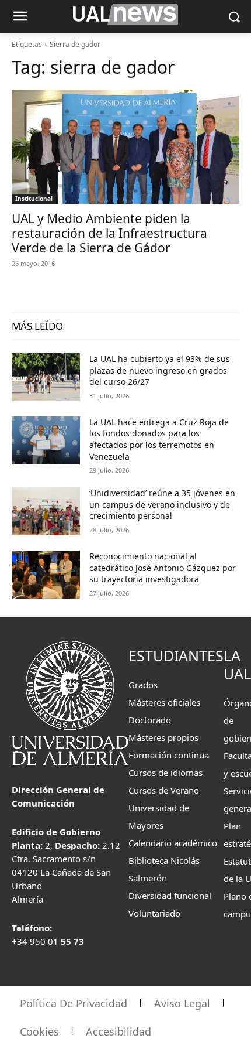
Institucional (34, 198)
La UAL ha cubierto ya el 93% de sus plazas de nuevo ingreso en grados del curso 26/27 (159, 370)
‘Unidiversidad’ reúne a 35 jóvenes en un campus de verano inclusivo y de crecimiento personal (162, 504)
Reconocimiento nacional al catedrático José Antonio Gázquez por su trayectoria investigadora (162, 568)
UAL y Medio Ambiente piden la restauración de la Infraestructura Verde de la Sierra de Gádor (109, 233)
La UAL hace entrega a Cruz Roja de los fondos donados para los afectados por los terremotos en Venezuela (159, 439)
